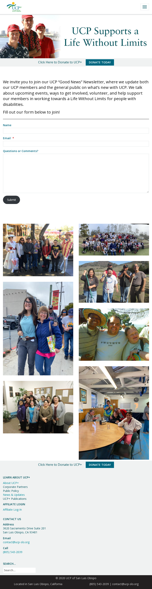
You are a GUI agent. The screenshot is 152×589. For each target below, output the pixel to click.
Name (7, 125)
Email (8, 138)
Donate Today (100, 62)
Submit (11, 200)
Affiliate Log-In (12, 509)
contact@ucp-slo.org (16, 542)
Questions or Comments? (20, 151)
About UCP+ (11, 483)
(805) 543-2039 (12, 552)
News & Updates (14, 495)
